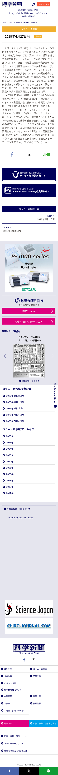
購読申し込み (28, 311)
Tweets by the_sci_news (20, 517)
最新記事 (8, 669)
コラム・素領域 (40, 669)
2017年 (10, 493)
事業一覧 (37, 696)
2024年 (10, 449)
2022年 (10, 461)
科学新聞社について (13, 690)
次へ (53, 358)
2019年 (10, 480)
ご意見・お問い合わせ (14, 710)
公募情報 (8, 676)
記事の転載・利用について (18, 509)
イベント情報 (10, 683)
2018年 (10, 487)
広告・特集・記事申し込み (28, 321)
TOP (4, 22)
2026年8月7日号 (14, 408)
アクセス (8, 703)
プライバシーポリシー (14, 743)
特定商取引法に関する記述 (15, 751)
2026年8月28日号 (15, 396)
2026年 (10, 436)
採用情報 (37, 703)
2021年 (10, 468)
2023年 (10, 455)
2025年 (10, 442)
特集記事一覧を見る (30, 381)
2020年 (10, 474)
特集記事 (37, 676)
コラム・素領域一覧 (15, 22)
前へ (5, 358)
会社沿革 (8, 696)
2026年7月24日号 (15, 421)
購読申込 (8, 723)
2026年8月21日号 (15, 402)
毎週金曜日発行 (32, 301)
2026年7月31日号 (15, 415)
